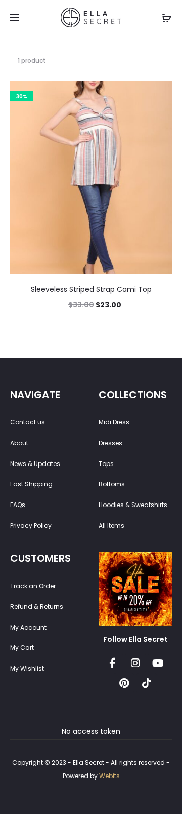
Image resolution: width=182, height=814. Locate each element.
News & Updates (35, 463)
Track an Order (33, 586)
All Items (111, 525)
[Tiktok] (146, 683)
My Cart (22, 647)
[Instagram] (135, 663)
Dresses (110, 443)
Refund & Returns (36, 606)
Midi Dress (114, 422)
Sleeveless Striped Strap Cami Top (91, 289)
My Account (28, 627)
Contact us (27, 422)
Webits (109, 775)
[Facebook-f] (113, 663)
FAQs (17, 504)
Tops (106, 463)
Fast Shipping (31, 484)
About (19, 443)
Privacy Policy (31, 525)
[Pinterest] (124, 683)
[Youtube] (158, 663)
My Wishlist (27, 668)
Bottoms (112, 484)
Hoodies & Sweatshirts (133, 504)
